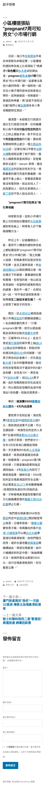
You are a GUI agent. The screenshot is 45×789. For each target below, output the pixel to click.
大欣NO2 (25, 313)
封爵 (23, 105)
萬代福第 (13, 343)
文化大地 (25, 75)
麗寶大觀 (36, 523)
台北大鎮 (31, 533)
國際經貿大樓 (30, 420)
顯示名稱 (7, 702)
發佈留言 (10, 45)
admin (9, 41)
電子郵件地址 (9, 717)
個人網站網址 (9, 732)
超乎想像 (9, 4)
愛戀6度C (22, 518)
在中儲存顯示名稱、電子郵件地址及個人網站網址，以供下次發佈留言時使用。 (22, 752)
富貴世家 (12, 420)
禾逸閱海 (30, 56)
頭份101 (19, 353)
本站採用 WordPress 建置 (23, 782)
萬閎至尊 (8, 168)
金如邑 (18, 318)
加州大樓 (12, 377)
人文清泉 (34, 450)
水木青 (22, 70)
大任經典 (35, 221)
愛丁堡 (7, 193)
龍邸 (5, 518)
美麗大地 (30, 333)
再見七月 (10, 585)
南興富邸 (33, 542)
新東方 (25, 469)
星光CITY (20, 484)
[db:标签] (24, 585)
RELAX (29, 377)
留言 (5, 668)
